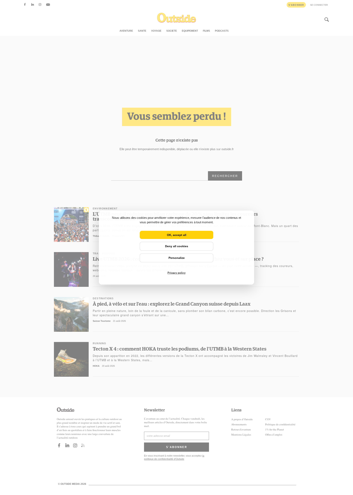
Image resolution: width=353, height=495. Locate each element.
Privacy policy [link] (176, 272)
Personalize (177, 257)
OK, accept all (176, 234)
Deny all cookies (176, 246)
